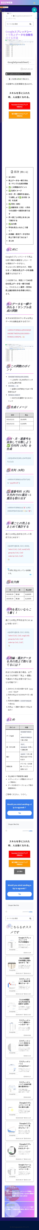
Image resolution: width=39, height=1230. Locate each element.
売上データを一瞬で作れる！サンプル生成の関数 (18, 182)
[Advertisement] (19, 144)
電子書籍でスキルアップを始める (20, 115)
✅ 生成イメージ (15, 190)
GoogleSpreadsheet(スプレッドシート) (19, 74)
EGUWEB (6, 2)
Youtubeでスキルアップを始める (19, 106)
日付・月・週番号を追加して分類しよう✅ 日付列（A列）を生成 (19, 197)
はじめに (12, 177)
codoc (30, 830)
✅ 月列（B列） (15, 204)
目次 (16, 172)
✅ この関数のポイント (18, 187)
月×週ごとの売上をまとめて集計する (19, 219)
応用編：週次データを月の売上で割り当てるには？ (19, 236)
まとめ (11, 240)
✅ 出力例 (12, 224)
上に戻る (19, 871)
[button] (30, 24)
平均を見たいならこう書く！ (18, 229)
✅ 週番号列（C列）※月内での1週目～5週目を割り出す (19, 210)
